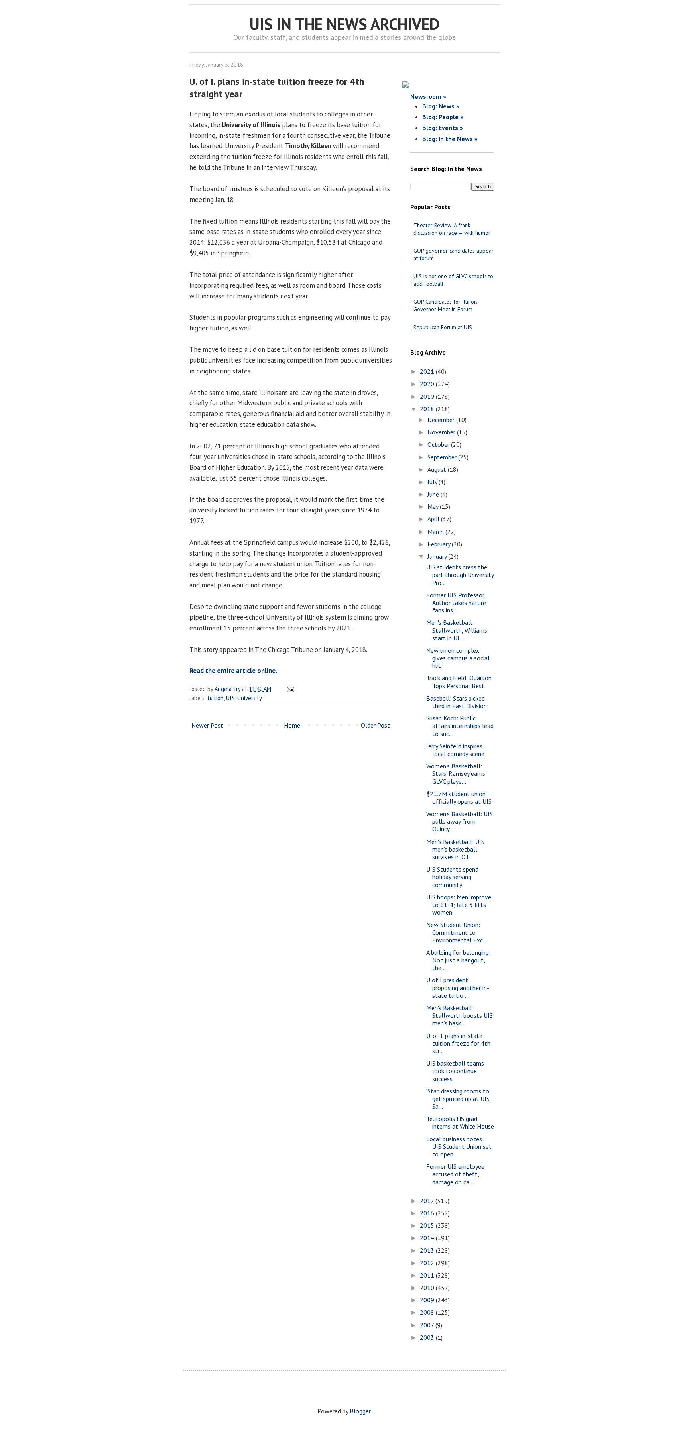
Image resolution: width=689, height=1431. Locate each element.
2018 (428, 409)
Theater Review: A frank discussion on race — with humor (451, 229)
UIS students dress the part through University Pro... (460, 574)
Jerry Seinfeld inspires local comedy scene (455, 750)
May (433, 506)
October (439, 444)
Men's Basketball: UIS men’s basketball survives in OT (455, 849)
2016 (428, 1213)
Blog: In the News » (450, 139)
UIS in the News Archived (345, 24)
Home (292, 725)
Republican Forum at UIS (442, 327)
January (437, 556)
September (442, 457)
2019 (428, 396)
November (442, 432)
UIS (230, 698)
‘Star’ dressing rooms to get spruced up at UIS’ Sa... (458, 1098)
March (436, 532)
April (434, 519)
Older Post (375, 725)
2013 (428, 1250)
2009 (428, 1300)
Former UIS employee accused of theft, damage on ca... (455, 1174)
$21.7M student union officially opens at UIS (459, 797)
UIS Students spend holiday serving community (452, 876)
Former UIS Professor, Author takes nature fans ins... (456, 602)
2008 (428, 1312)
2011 (428, 1275)
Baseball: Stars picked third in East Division (456, 702)
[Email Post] (289, 689)
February (439, 544)
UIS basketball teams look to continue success (455, 1070)
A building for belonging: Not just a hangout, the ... (458, 960)
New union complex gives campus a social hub (458, 657)
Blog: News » (440, 106)
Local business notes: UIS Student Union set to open (459, 1146)
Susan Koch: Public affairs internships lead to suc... (460, 725)
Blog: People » (442, 117)
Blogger (360, 1411)
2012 (428, 1263)
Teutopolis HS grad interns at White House (460, 1122)
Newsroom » (428, 96)
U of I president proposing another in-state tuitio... (457, 987)
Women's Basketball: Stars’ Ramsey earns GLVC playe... (455, 773)
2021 (428, 371)
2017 (427, 1201)
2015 (428, 1225)
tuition (215, 698)
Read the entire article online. (233, 670)
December (441, 420)
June (434, 494)
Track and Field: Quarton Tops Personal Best (459, 681)
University (249, 698)
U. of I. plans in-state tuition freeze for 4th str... (458, 1043)
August (437, 469)
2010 (428, 1288)
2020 (428, 384)
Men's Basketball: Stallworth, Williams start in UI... (456, 630)
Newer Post (207, 725)
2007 (427, 1325)
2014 (428, 1238)
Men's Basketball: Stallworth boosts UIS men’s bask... (459, 1015)
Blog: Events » (442, 128)
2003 (428, 1337)
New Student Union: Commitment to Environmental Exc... (456, 932)
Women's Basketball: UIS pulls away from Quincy (459, 821)
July (433, 482)
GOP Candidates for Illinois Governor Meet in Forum (445, 305)
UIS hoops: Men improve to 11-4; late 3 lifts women (458, 904)
